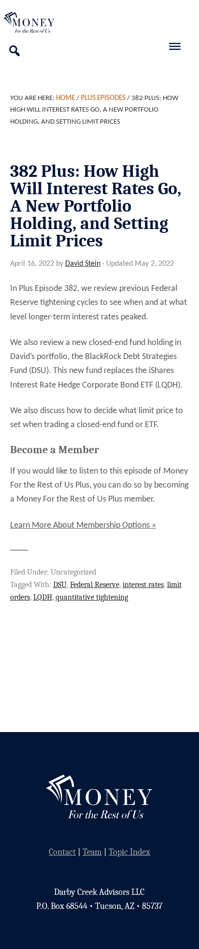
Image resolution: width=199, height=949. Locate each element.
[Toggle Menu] (175, 46)
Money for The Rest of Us (41, 22)
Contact (62, 852)
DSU (60, 584)
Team (92, 852)
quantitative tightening (92, 597)
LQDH (42, 597)
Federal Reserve (94, 584)
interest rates (143, 584)
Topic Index (129, 852)
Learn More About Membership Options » (83, 525)
